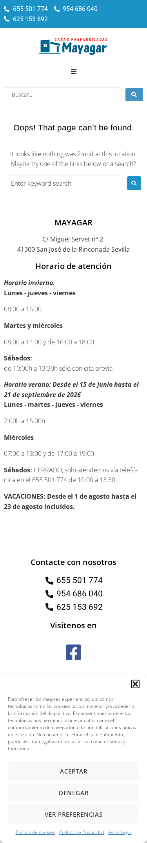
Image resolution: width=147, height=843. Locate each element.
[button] (135, 684)
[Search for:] (64, 183)
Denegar (74, 793)
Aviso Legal (120, 832)
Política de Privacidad (81, 832)
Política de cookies (35, 832)
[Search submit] (134, 94)
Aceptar (73, 771)
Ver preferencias (74, 814)
